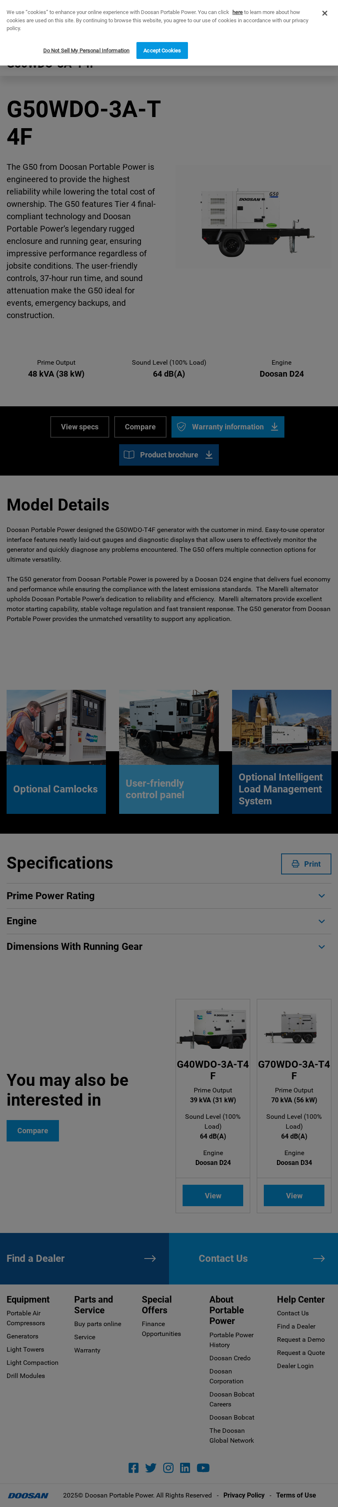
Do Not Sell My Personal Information (86, 50)
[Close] (325, 13)
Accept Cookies (162, 50)
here (237, 12)
